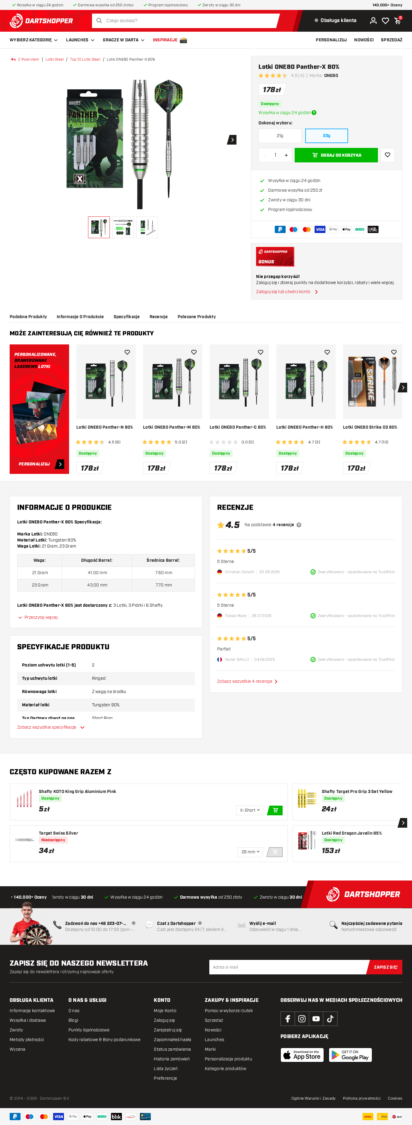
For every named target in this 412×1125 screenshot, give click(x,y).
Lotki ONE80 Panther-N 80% (104, 427)
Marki (210, 1049)
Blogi (73, 1020)
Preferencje (165, 1078)
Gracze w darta (120, 40)
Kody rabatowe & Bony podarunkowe (104, 1039)
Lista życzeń (166, 1068)
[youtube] (316, 1019)
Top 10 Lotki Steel (85, 59)
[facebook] (287, 1019)
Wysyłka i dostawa (28, 1020)
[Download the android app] (350, 1055)
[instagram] (302, 1019)
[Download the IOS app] (302, 1055)
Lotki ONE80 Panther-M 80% (171, 427)
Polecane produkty (197, 317)
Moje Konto (165, 1010)
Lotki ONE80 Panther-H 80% (304, 427)
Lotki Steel (55, 59)
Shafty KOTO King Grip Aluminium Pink (77, 791)
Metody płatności (27, 1039)
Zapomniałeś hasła (172, 1039)
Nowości (213, 1030)
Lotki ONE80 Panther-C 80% (238, 427)
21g (280, 135)
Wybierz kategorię (31, 40)
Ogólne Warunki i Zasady (313, 1098)
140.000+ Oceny (387, 5)
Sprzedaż (214, 1020)
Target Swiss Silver (58, 833)
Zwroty (16, 1030)
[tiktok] (330, 1019)
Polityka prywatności (362, 1098)
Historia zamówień (172, 1059)
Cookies (395, 1098)
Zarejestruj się (168, 1030)
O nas (73, 1010)
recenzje (159, 317)
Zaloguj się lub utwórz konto (283, 291)
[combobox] (187, 20)
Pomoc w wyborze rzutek (229, 1010)
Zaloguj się (164, 1020)
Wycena (18, 1049)
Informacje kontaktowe (32, 1010)
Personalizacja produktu (228, 1059)
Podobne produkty (28, 317)
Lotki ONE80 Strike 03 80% (370, 427)
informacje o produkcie (80, 317)
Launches (77, 40)
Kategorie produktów (225, 1068)
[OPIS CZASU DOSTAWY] (314, 112)
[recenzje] (299, 525)
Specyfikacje (127, 317)
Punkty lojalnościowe (88, 1030)
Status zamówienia (172, 1049)
